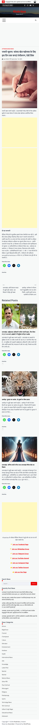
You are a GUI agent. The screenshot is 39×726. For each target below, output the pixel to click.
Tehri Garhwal (6, 706)
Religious (4, 692)
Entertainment (6, 647)
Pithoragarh (5, 688)
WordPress (26, 724)
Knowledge (5, 664)
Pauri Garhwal (6, 685)
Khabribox (19, 11)
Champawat (5, 637)
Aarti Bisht (6, 59)
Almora (4, 626)
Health (4, 654)
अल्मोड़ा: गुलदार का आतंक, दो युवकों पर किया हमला (16, 399)
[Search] (35, 20)
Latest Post (5, 668)
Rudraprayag (5, 695)
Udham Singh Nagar (7, 709)
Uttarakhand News (8, 49)
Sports (4, 699)
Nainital (4, 671)
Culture (4, 640)
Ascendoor (11, 724)
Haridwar (4, 650)
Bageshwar (5, 630)
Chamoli (4, 633)
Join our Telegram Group (20, 553)
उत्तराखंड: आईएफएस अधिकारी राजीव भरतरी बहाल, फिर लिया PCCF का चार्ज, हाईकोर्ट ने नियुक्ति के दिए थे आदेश (18, 333)
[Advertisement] (19, 35)
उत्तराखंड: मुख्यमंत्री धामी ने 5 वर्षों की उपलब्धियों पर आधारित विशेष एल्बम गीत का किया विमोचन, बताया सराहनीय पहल (19, 617)
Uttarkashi (5, 716)
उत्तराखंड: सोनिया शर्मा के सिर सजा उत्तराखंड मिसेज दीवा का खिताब (18, 466)
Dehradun (4, 643)
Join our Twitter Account (20, 567)
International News (7, 657)
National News (6, 678)
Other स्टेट (5, 681)
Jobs (3, 661)
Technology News (7, 702)
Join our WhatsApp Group (20, 549)
